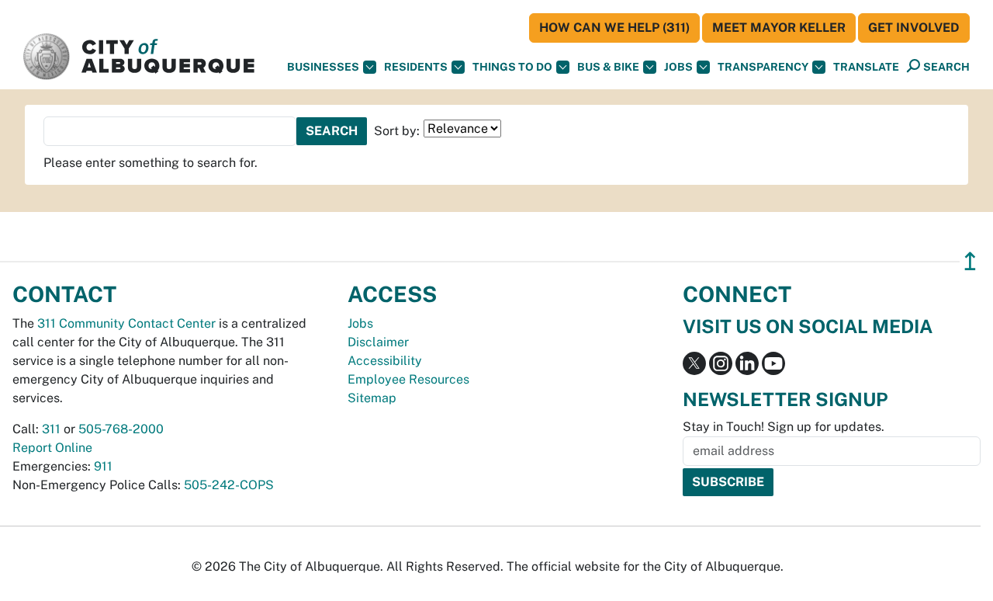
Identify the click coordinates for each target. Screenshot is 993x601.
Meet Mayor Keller (779, 27)
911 (103, 466)
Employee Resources (408, 379)
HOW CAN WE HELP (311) (614, 27)
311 (51, 429)
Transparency (763, 67)
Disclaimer (378, 342)
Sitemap (372, 398)
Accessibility (385, 360)
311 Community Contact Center (126, 323)
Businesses (323, 67)
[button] (866, 67)
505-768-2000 (121, 429)
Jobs (678, 67)
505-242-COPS (229, 485)
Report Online (52, 447)
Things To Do (512, 67)
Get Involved (914, 27)
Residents (416, 67)
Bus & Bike (608, 67)
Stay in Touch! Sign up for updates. (783, 426)
